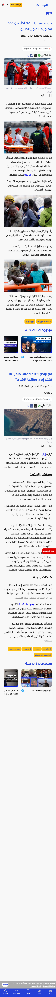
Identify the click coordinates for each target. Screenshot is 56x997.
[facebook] (31, 55)
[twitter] (35, 55)
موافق (5, 984)
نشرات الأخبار (15, 4)
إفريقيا (27, 175)
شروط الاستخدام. (35, 986)
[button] (28, 13)
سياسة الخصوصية (49, 986)
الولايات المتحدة (26, 604)
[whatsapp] (39, 55)
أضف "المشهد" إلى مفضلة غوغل (36, 49)
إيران (44, 454)
